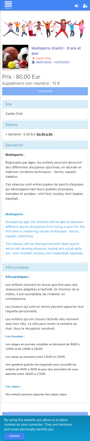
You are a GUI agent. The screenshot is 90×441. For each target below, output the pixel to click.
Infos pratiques (17, 267)
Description (14, 145)
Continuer (45, 91)
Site (8, 104)
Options (11, 124)
